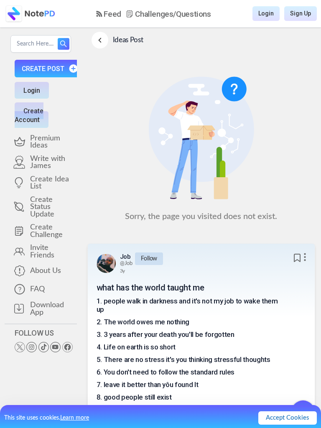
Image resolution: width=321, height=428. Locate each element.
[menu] (153, 14)
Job (125, 256)
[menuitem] (108, 14)
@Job (126, 263)
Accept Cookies (287, 418)
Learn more (74, 418)
